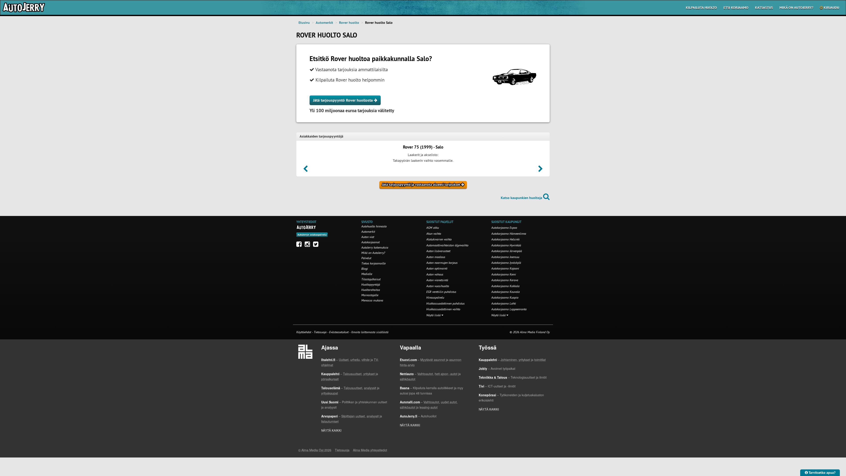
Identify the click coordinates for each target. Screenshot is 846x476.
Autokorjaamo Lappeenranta (509, 309)
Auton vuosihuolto (437, 286)
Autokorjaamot (370, 242)
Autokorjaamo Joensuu (505, 257)
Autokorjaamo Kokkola (505, 286)
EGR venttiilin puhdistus (441, 292)
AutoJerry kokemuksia (374, 247)
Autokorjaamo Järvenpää (506, 251)
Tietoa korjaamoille (373, 263)
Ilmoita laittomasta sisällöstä (369, 332)
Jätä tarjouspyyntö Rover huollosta (343, 100)
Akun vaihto (433, 234)
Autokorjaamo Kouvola (505, 292)
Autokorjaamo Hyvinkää (506, 245)
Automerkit (324, 22)
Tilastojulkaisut (370, 279)
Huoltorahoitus (370, 290)
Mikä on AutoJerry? (796, 7)
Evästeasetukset (339, 332)
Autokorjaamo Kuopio (504, 297)
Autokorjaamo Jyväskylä (506, 263)
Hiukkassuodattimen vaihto (443, 309)
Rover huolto (349, 22)
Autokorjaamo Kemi (503, 274)
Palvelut (366, 258)
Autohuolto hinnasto (374, 226)
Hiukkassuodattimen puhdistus (445, 303)
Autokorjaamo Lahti (503, 303)
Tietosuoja (320, 332)
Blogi (364, 269)
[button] (305, 170)
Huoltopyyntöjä (370, 284)
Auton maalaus (435, 257)
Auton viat (367, 237)
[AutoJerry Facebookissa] (300, 245)
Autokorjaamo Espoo (504, 228)
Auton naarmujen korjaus (442, 263)
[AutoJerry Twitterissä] (317, 245)
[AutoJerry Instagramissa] (308, 245)
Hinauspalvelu (435, 297)
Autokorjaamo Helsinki (505, 239)
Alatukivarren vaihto (439, 239)
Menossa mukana (372, 300)
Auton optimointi (436, 268)
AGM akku (432, 228)
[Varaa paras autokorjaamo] (306, 227)
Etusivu (304, 22)
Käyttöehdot (304, 332)
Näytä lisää (434, 315)
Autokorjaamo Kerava (504, 280)
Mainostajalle (369, 295)
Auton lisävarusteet (438, 251)
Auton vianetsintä (437, 280)
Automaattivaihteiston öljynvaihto (447, 245)
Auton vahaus (434, 274)
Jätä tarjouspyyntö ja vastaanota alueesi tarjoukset (421, 184)
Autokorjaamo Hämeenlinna (508, 234)
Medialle (366, 274)
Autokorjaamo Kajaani (505, 268)
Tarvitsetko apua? (821, 472)
